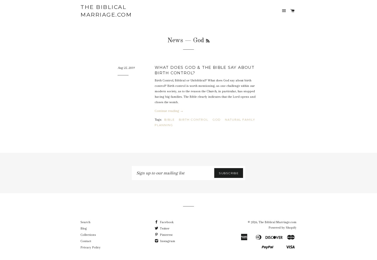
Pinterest (166, 235)
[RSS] (208, 41)
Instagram (167, 241)
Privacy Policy (91, 247)
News (175, 40)
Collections (88, 235)
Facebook (166, 222)
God (216, 119)
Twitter (164, 228)
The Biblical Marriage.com (106, 11)
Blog (84, 228)
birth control (193, 119)
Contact (86, 241)
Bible (169, 119)
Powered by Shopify (282, 228)
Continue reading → (169, 111)
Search (85, 222)
